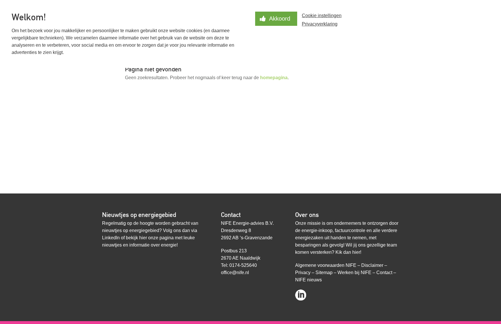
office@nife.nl (235, 272)
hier (143, 237)
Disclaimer (372, 265)
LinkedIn (111, 237)
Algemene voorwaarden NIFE (325, 265)
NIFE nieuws (308, 279)
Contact (384, 272)
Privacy (303, 272)
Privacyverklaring (319, 23)
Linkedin (300, 293)
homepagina (274, 77)
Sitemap (324, 272)
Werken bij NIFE (354, 272)
